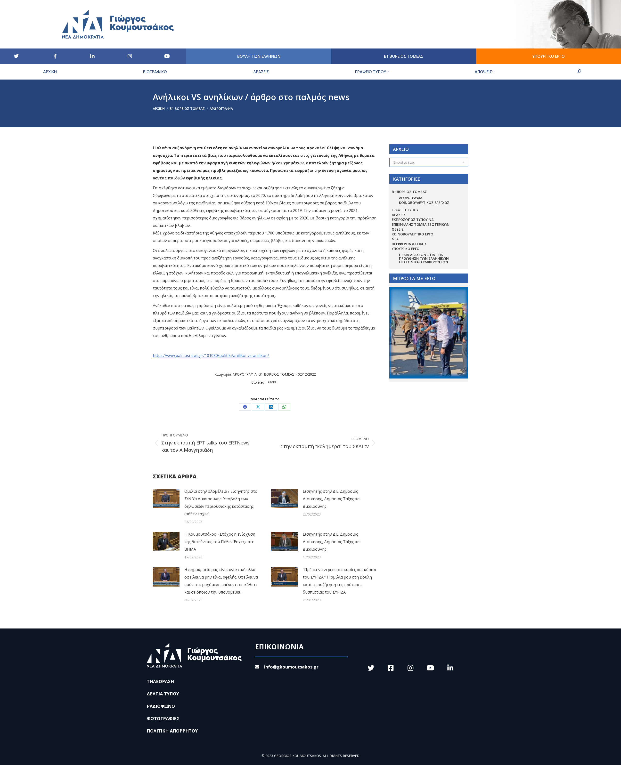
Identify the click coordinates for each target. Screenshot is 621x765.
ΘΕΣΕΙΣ (398, 229)
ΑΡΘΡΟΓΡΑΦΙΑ (245, 374)
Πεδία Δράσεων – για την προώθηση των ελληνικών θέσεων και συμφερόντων (424, 258)
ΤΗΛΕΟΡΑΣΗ (160, 681)
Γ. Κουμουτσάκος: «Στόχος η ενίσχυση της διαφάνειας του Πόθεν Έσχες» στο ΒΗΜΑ (219, 541)
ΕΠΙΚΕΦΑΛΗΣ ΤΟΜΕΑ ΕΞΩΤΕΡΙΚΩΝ (420, 224)
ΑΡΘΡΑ (272, 382)
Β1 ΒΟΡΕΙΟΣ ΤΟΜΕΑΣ (276, 374)
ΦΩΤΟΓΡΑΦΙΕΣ (163, 718)
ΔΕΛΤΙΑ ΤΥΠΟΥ (163, 694)
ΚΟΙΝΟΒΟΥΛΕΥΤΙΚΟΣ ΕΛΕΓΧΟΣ (424, 202)
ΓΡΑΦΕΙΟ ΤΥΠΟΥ (405, 210)
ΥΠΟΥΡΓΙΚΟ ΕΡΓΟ (405, 248)
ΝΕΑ (395, 239)
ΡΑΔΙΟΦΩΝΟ (161, 706)
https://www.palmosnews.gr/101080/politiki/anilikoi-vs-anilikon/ (211, 355)
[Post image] (166, 498)
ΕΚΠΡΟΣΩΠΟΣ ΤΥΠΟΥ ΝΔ (413, 219)
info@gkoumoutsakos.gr (291, 667)
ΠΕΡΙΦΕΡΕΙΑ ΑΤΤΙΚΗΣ (409, 244)
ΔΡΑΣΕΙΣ (399, 215)
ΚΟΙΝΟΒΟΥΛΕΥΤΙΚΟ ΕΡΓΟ (412, 234)
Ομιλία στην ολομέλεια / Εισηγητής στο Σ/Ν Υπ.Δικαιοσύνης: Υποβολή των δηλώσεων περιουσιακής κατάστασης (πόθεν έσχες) (220, 502)
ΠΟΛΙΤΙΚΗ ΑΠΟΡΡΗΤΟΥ (172, 731)
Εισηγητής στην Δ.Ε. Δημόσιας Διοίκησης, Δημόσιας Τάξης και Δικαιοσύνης (332, 499)
